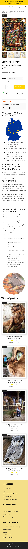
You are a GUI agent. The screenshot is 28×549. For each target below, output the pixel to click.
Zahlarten (6, 514)
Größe (4, 78)
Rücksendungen (9, 517)
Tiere (6, 11)
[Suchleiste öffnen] (22, 7)
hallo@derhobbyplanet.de (14, 544)
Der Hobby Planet (7, 7)
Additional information (11, 104)
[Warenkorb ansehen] (19, 7)
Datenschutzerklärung (11, 494)
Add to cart (19, 87)
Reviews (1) (7, 108)
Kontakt (5, 509)
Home (3, 11)
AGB (4, 491)
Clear (8, 81)
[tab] (14, 101)
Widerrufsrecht (8, 496)
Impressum (7, 488)
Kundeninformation (10, 499)
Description (7, 101)
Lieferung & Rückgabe (10, 511)
